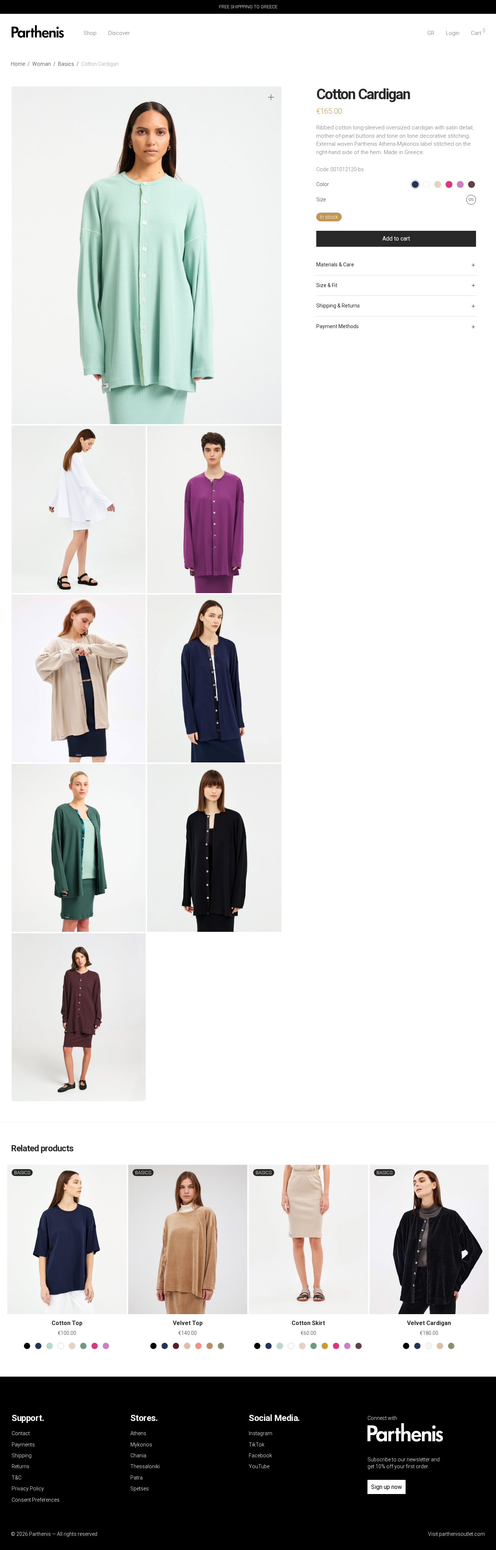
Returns (20, 1466)
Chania (138, 1455)
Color (322, 184)
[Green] (83, 1345)
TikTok (256, 1445)
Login (452, 33)
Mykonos (141, 1445)
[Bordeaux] (175, 1345)
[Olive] (324, 1345)
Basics (66, 64)
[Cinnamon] (198, 1345)
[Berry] (94, 1345)
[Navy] (38, 1345)
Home (18, 64)
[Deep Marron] (358, 1345)
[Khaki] (220, 1345)
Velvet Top (188, 1323)
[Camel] (209, 1345)
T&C (16, 1478)
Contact (21, 1433)
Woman (41, 64)
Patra (136, 1478)
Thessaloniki (145, 1466)
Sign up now (386, 1486)
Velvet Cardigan (429, 1323)
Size (321, 199)
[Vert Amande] (49, 1345)
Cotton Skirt (308, 1323)
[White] (60, 1345)
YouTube (259, 1466)
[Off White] (428, 1345)
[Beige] (72, 1345)
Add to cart (396, 238)
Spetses (139, 1488)
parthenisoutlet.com (462, 1534)
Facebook (260, 1455)
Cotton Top (67, 1323)
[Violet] (105, 1345)
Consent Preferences (36, 1500)
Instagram (260, 1433)
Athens (138, 1433)
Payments (23, 1445)
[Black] (27, 1345)
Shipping (22, 1455)
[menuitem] (431, 33)
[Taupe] (187, 1345)
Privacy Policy (28, 1488)
